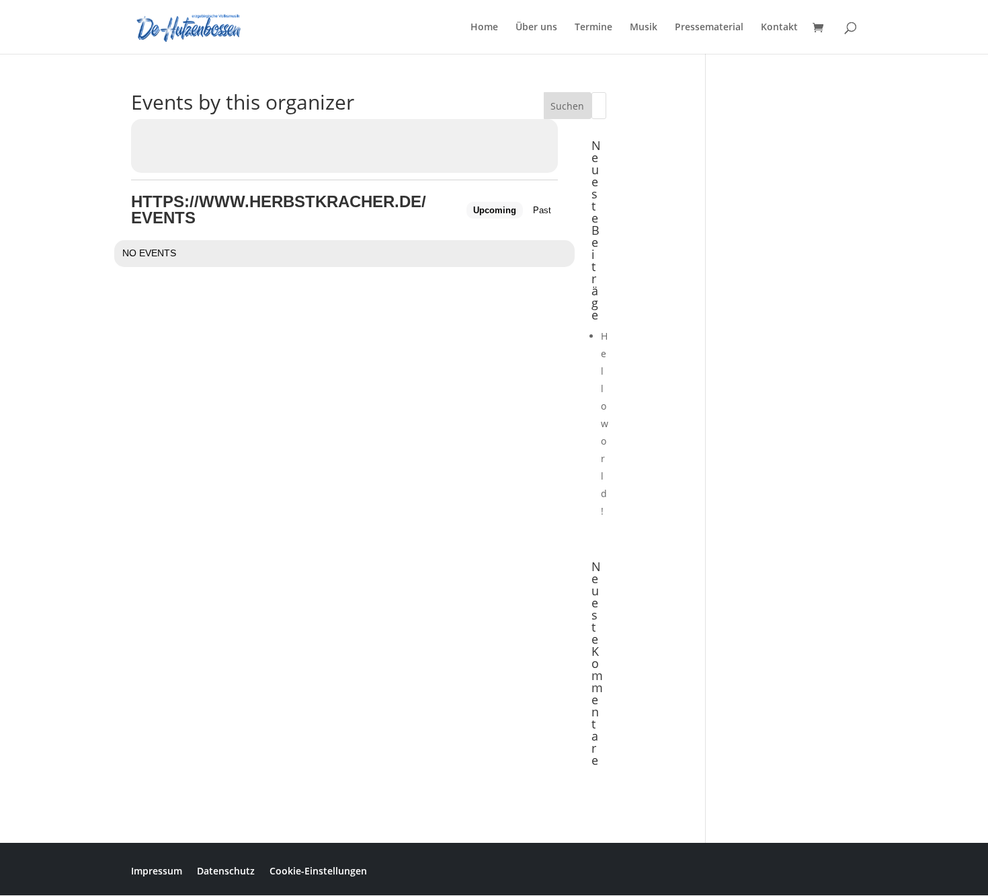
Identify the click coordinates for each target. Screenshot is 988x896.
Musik (643, 27)
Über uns (536, 27)
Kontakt (779, 27)
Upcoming (494, 210)
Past (542, 210)
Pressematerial (709, 27)
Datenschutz (226, 870)
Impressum (156, 870)
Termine (593, 27)
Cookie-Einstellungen (318, 870)
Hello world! (604, 423)
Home (484, 27)
